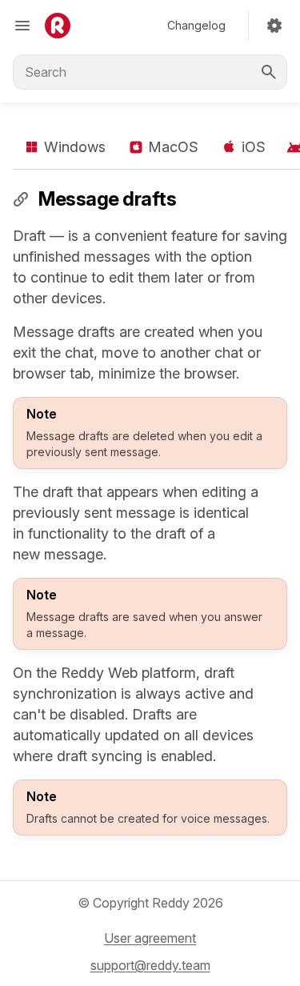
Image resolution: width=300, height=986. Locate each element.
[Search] (268, 72)
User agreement (150, 938)
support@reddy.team (150, 965)
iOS (254, 146)
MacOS (173, 146)
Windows (75, 146)
